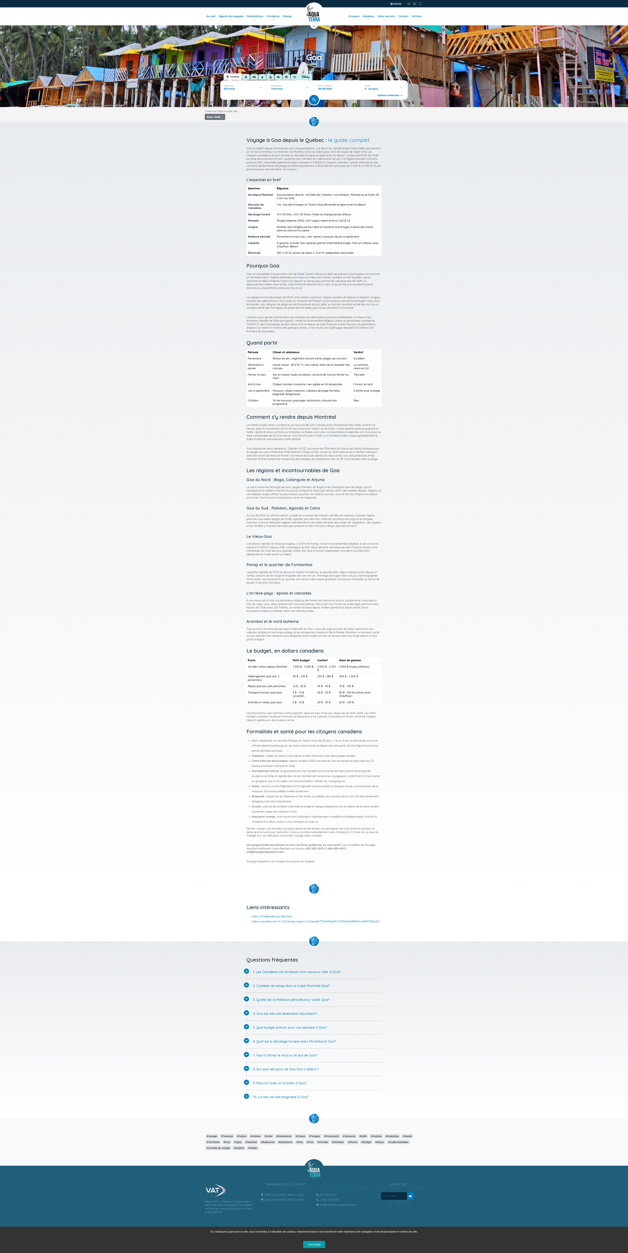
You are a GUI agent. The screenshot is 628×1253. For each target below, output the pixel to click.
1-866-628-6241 (329, 1199)
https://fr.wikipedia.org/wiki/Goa (272, 916)
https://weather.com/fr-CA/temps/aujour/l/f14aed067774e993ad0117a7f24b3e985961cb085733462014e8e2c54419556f (327, 921)
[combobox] (243, 88)
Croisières (273, 16)
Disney (287, 16)
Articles (417, 16)
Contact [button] (403, 16)
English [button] (397, 4)
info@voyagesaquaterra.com (338, 1204)
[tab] (233, 76)
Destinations (255, 16)
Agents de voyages (231, 16)
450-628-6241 (328, 1194)
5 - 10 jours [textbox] (371, 88)
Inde (301, 274)
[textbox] (277, 89)
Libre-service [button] (386, 16)
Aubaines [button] (368, 16)
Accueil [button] (210, 16)
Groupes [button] (353, 16)
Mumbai (334, 435)
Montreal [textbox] (229, 88)
